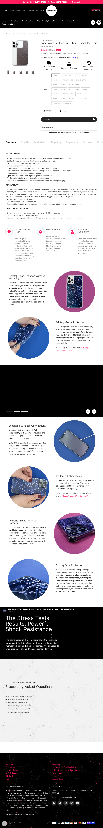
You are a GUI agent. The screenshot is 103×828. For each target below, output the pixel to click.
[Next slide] (94, 411)
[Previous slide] (88, 411)
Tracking (24, 10)
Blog (37, 10)
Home (8, 34)
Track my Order (57, 779)
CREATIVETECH (16, 823)
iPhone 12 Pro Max (59, 84)
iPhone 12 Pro (81, 80)
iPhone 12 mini (68, 80)
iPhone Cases (11, 767)
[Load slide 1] (9, 411)
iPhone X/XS (57, 103)
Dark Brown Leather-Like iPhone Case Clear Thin (30, 34)
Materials (39, 142)
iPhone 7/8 (72, 98)
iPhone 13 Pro (74, 89)
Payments (72, 142)
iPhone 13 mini (74, 84)
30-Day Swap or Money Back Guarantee (67, 770)
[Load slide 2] (17, 411)
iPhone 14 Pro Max (59, 98)
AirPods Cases (11, 773)
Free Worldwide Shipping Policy (64, 767)
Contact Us (56, 764)
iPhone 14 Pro (81, 94)
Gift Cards (9, 776)
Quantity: (47, 111)
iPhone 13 (85, 89)
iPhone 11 (56, 75)
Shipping (11, 10)
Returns (18, 10)
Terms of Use (57, 773)
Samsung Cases (12, 770)
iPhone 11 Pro (67, 75)
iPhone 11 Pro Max (81, 75)
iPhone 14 (56, 94)
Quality (25, 142)
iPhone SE (83, 98)
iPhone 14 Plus (68, 94)
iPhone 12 (56, 80)
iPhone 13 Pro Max (59, 89)
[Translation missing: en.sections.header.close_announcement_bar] (100, 2)
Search (5, 10)
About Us (9, 764)
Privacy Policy (57, 776)
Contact (31, 10)
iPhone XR (67, 103)
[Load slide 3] (24, 411)
